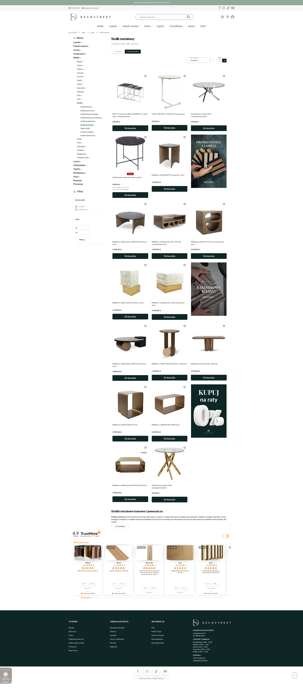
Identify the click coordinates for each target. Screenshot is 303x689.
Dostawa (113, 635)
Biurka (79, 61)
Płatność (113, 631)
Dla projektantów (158, 643)
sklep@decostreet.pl (91, 8)
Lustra (191, 26)
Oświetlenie (176, 26)
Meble (100, 26)
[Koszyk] (233, 17)
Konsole (80, 73)
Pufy (79, 95)
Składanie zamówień (117, 628)
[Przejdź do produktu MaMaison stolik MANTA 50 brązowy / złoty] (169, 153)
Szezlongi (81, 146)
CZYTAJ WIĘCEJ (120, 526)
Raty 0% (113, 643)
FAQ (153, 628)
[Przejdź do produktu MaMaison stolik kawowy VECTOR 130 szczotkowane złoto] (169, 220)
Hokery (80, 69)
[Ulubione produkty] (227, 17)
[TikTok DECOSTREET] (228, 8)
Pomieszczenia (83, 157)
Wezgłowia (81, 154)
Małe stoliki (85, 128)
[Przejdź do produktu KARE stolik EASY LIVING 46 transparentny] (169, 92)
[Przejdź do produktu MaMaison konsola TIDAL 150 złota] (209, 342)
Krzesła (80, 76)
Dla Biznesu (79, 173)
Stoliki (79, 103)
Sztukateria (79, 53)
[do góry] (294, 675)
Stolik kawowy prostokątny (91, 118)
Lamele (113, 26)
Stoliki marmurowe (87, 135)
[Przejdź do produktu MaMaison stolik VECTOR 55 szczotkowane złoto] (209, 220)
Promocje (78, 184)
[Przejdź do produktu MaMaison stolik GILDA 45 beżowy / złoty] (130, 281)
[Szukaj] (188, 17)
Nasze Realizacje (157, 639)
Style (75, 176)
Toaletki (80, 150)
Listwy (147, 26)
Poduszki (80, 92)
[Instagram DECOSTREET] (223, 8)
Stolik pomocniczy (87, 110)
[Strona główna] (90, 17)
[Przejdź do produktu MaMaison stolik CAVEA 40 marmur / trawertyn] (169, 342)
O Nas (71, 635)
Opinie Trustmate (158, 635)
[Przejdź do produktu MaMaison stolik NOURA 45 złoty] (130, 403)
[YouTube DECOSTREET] (232, 8)
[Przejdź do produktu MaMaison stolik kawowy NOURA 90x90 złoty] (130, 463)
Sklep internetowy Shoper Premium (151, 678)
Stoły (79, 142)
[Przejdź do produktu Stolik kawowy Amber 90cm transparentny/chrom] (209, 92)
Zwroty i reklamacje (117, 639)
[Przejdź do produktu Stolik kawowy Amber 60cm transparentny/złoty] (169, 463)
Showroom (72, 631)
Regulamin (113, 647)
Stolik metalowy (87, 125)
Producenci (72, 647)
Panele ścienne (131, 26)
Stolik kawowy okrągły (89, 114)
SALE (203, 26)
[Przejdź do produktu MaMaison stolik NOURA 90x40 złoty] (169, 403)
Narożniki (81, 88)
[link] (81, 206)
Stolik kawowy (86, 107)
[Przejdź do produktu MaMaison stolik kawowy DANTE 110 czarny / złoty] (130, 342)
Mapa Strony (73, 650)
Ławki (79, 80)
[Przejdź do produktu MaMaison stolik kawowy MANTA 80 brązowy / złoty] (130, 220)
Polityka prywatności (76, 639)
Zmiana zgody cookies (76, 643)
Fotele (79, 65)
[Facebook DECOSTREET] (219, 8)
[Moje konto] (222, 17)
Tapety (160, 26)
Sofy (79, 99)
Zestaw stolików (87, 132)
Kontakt (71, 628)
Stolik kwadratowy (87, 121)
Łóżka (79, 84)
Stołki (79, 139)
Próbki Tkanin (156, 631)
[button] (227, 536)
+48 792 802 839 (199, 658)
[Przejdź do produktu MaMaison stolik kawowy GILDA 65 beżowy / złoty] (169, 281)
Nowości (77, 180)
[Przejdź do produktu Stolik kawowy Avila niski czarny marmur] (130, 153)
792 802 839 (75, 8)
